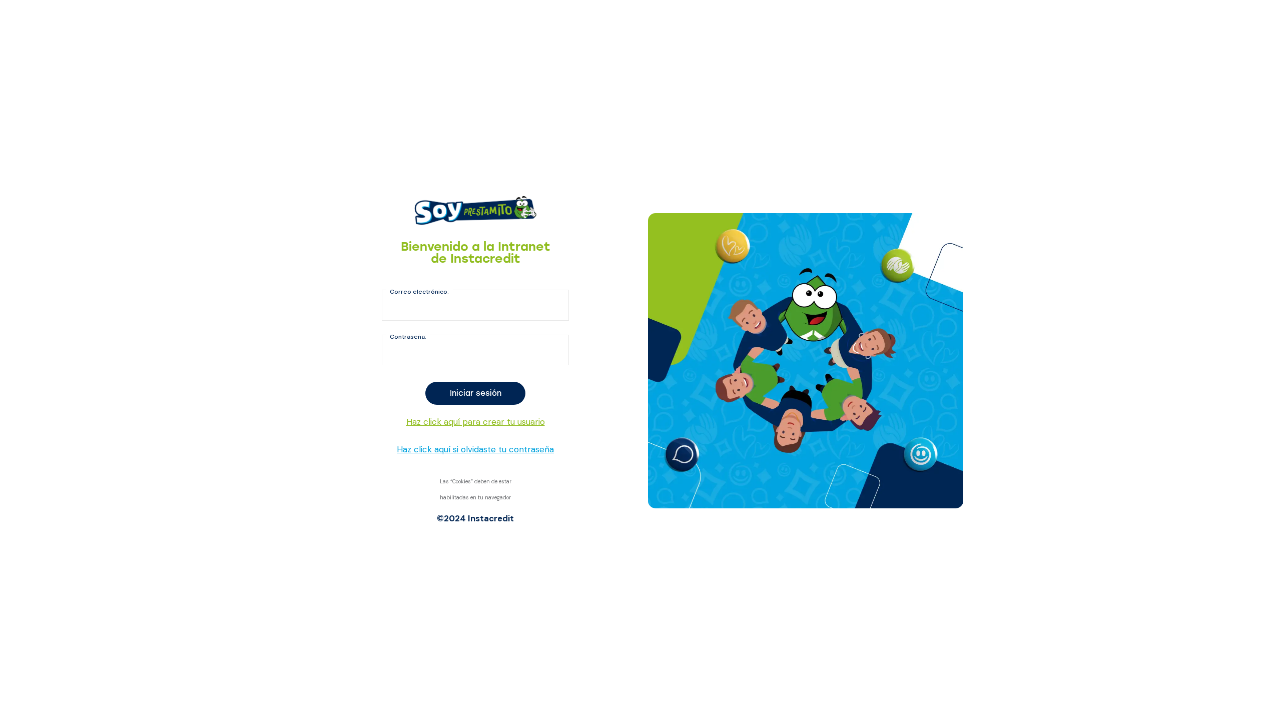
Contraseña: (408, 337)
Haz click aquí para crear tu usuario (475, 421)
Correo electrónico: (419, 292)
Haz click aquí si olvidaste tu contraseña (475, 449)
